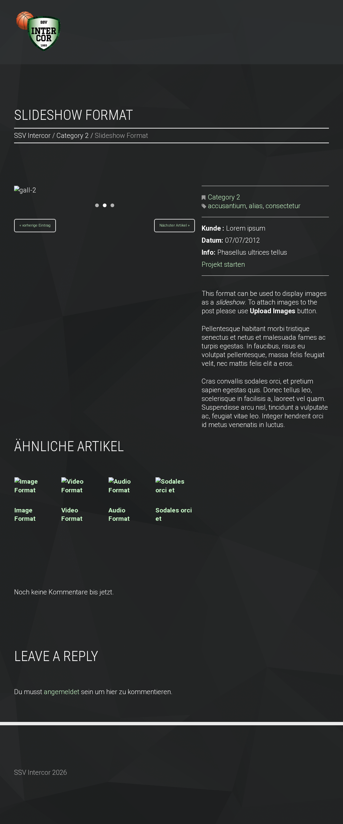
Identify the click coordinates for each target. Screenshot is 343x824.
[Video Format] (81, 486)
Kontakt (302, 14)
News (167, 14)
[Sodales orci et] (175, 486)
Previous (37, 191)
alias (256, 206)
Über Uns (262, 14)
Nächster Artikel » (174, 224)
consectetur (283, 206)
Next (171, 191)
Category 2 (73, 136)
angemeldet (61, 692)
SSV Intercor (125, 14)
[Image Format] (34, 486)
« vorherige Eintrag (35, 224)
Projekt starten (223, 264)
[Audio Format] (128, 486)
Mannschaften (212, 14)
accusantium (227, 206)
